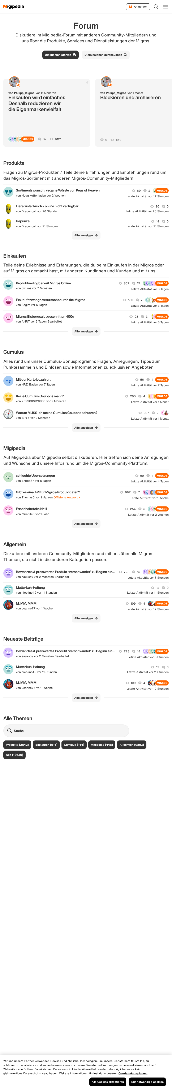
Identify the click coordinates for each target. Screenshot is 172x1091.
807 (126, 283)
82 (45, 139)
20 (157, 206)
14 (157, 221)
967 (128, 492)
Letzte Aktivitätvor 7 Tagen (150, 385)
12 (157, 587)
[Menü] (165, 7)
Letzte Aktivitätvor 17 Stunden (147, 196)
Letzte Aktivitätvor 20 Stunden (147, 211)
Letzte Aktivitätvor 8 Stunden (148, 577)
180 (130, 300)
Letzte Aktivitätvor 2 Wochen (148, 514)
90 (142, 475)
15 (138, 571)
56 (142, 379)
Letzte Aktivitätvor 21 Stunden (147, 226)
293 (133, 396)
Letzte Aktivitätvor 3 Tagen (150, 289)
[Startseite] (13, 7)
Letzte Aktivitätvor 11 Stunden (148, 592)
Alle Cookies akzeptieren (108, 1082)
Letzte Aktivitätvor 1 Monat (150, 401)
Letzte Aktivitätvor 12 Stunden (147, 609)
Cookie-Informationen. (133, 1073)
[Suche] (156, 6)
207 (146, 412)
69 (139, 190)
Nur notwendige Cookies (147, 1082)
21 (138, 283)
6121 (58, 139)
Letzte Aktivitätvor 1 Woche (149, 498)
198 (118, 139)
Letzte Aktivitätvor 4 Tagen (150, 481)
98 (136, 316)
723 (126, 571)
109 (133, 603)
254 (133, 508)
